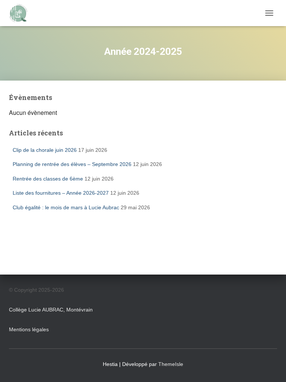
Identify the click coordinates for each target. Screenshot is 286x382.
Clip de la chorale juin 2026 (45, 150)
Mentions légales (29, 329)
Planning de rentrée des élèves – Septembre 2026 (72, 164)
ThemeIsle (170, 364)
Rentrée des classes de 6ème (48, 179)
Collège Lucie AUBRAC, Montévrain (51, 310)
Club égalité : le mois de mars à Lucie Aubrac (66, 207)
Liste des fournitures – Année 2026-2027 (61, 193)
